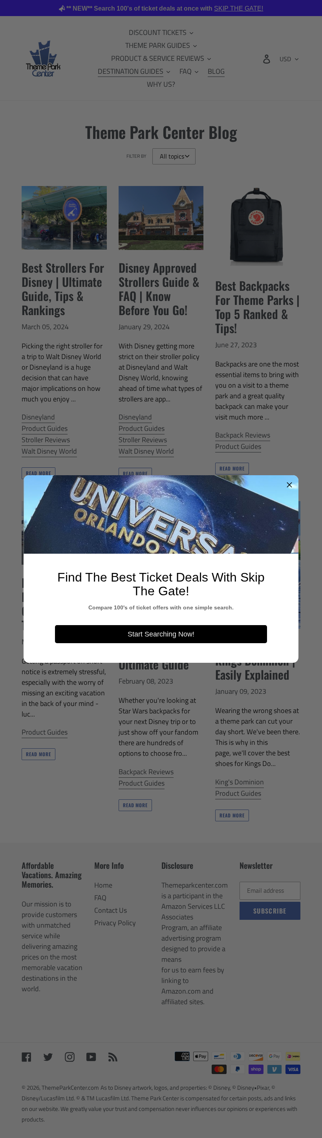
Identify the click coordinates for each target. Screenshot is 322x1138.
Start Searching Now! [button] (161, 634)
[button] (289, 484)
